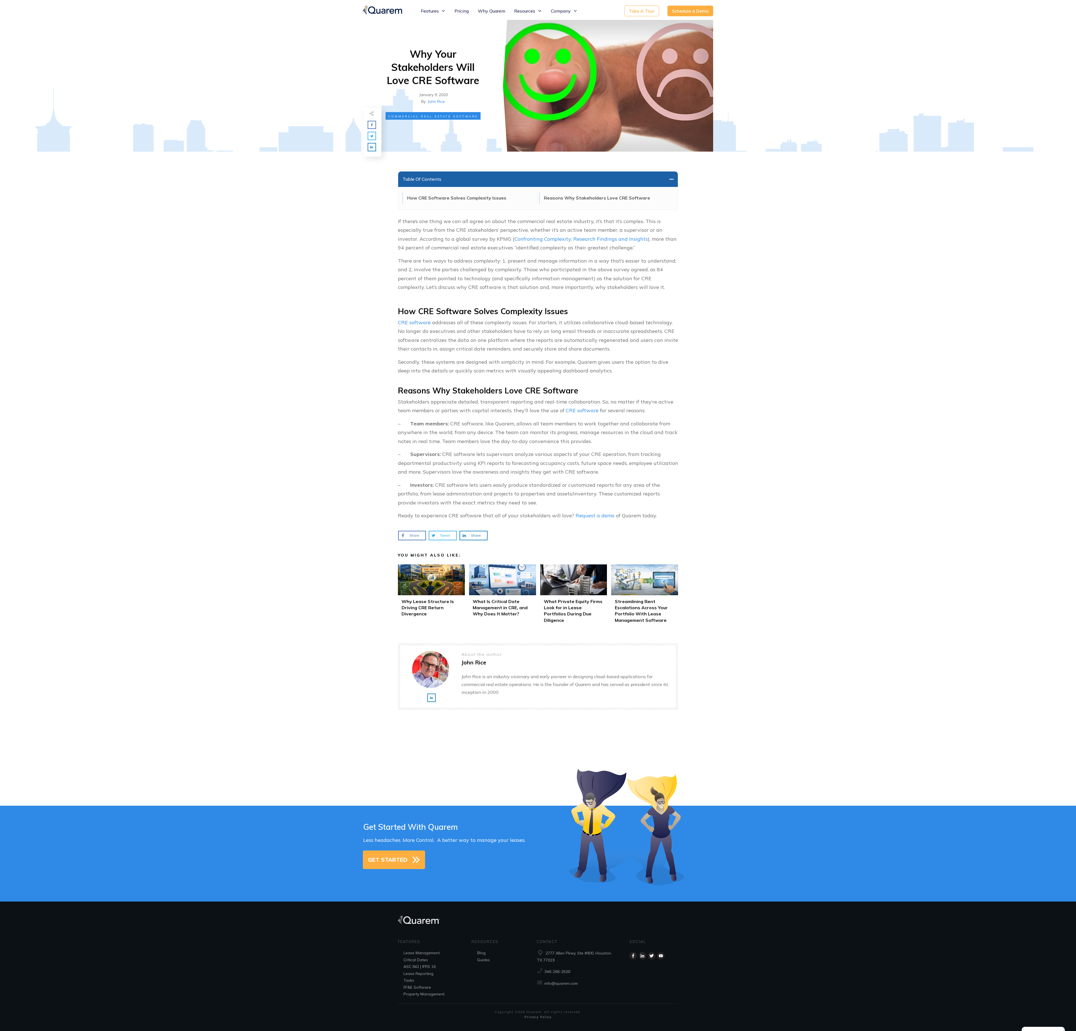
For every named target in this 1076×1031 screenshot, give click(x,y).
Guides (483, 959)
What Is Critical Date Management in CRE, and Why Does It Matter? (502, 595)
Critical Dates (416, 959)
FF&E (408, 987)
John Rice (436, 101)
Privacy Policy (538, 1017)
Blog (481, 952)
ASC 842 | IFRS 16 (420, 966)
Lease (409, 952)
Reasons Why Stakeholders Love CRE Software (597, 198)
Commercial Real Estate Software (433, 116)
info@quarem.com (561, 983)
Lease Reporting (418, 973)
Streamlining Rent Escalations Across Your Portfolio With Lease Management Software (644, 595)
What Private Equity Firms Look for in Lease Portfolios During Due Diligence (573, 595)
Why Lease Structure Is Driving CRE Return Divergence (431, 595)
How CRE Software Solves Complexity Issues (456, 198)
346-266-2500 (557, 971)
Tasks (409, 980)
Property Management (424, 994)
